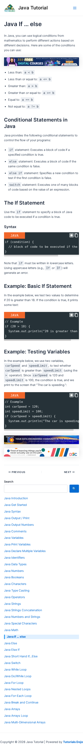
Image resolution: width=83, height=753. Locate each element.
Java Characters (15, 584)
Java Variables (14, 538)
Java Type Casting (16, 590)
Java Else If (12, 650)
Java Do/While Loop (17, 676)
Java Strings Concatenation (23, 610)
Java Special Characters (20, 623)
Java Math (11, 630)
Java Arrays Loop (16, 715)
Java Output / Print (16, 518)
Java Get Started (15, 505)
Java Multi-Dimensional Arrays (25, 722)
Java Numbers (14, 571)
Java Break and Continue (21, 702)
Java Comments (15, 531)
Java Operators (14, 597)
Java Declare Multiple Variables (25, 551)
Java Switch (12, 663)
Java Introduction (16, 498)
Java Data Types (15, 564)
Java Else (10, 643)
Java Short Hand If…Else (20, 656)
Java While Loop (15, 669)
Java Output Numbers (19, 525)
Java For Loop (14, 683)
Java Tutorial (33, 8)
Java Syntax (12, 511)
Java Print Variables (17, 544)
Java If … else (16, 636)
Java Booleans (14, 577)
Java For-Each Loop (18, 696)
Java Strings (12, 604)
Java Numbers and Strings (22, 617)
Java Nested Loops (17, 689)
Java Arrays (12, 709)
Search (8, 481)
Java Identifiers (14, 557)
